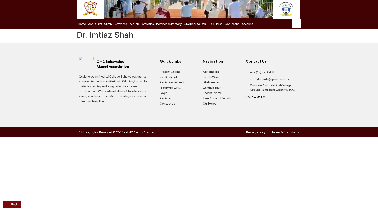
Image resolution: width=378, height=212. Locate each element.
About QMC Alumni (100, 24)
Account (247, 24)
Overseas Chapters (127, 24)
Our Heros (215, 24)
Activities (148, 24)
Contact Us (232, 24)
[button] (296, 23)
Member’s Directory (169, 24)
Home (82, 24)
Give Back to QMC (195, 24)
